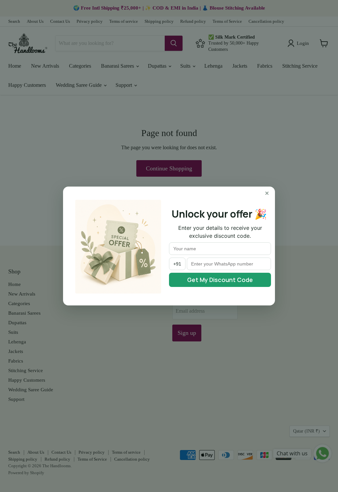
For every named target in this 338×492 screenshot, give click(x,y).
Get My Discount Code (220, 280)
